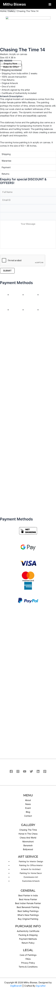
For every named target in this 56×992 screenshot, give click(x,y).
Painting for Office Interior (31, 865)
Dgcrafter (41, 985)
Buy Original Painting (28, 919)
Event (28, 808)
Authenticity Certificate (28, 931)
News (28, 804)
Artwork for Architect (31, 869)
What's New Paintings (28, 915)
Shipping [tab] (6, 154)
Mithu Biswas (14, 4)
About (28, 800)
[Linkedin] (38, 771)
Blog (28, 812)
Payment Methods (28, 939)
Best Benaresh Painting (28, 907)
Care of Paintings (28, 955)
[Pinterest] (45, 771)
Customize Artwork (31, 881)
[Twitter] (31, 771)
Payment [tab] (6, 167)
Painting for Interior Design (31, 861)
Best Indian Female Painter (28, 903)
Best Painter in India (28, 895)
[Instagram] (18, 771)
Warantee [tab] (6, 160)
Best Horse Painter (28, 899)
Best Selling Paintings (28, 911)
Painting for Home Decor (31, 873)
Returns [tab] (5, 174)
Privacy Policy (28, 962)
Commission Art (31, 877)
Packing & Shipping (28, 935)
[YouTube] (25, 771)
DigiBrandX (16, 985)
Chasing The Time (28, 829)
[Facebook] (11, 771)
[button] (11, 64)
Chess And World (28, 837)
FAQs (28, 959)
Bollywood (28, 849)
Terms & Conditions (28, 966)
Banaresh (28, 845)
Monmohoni (28, 841)
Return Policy (28, 943)
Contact (28, 816)
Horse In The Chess (28, 833)
